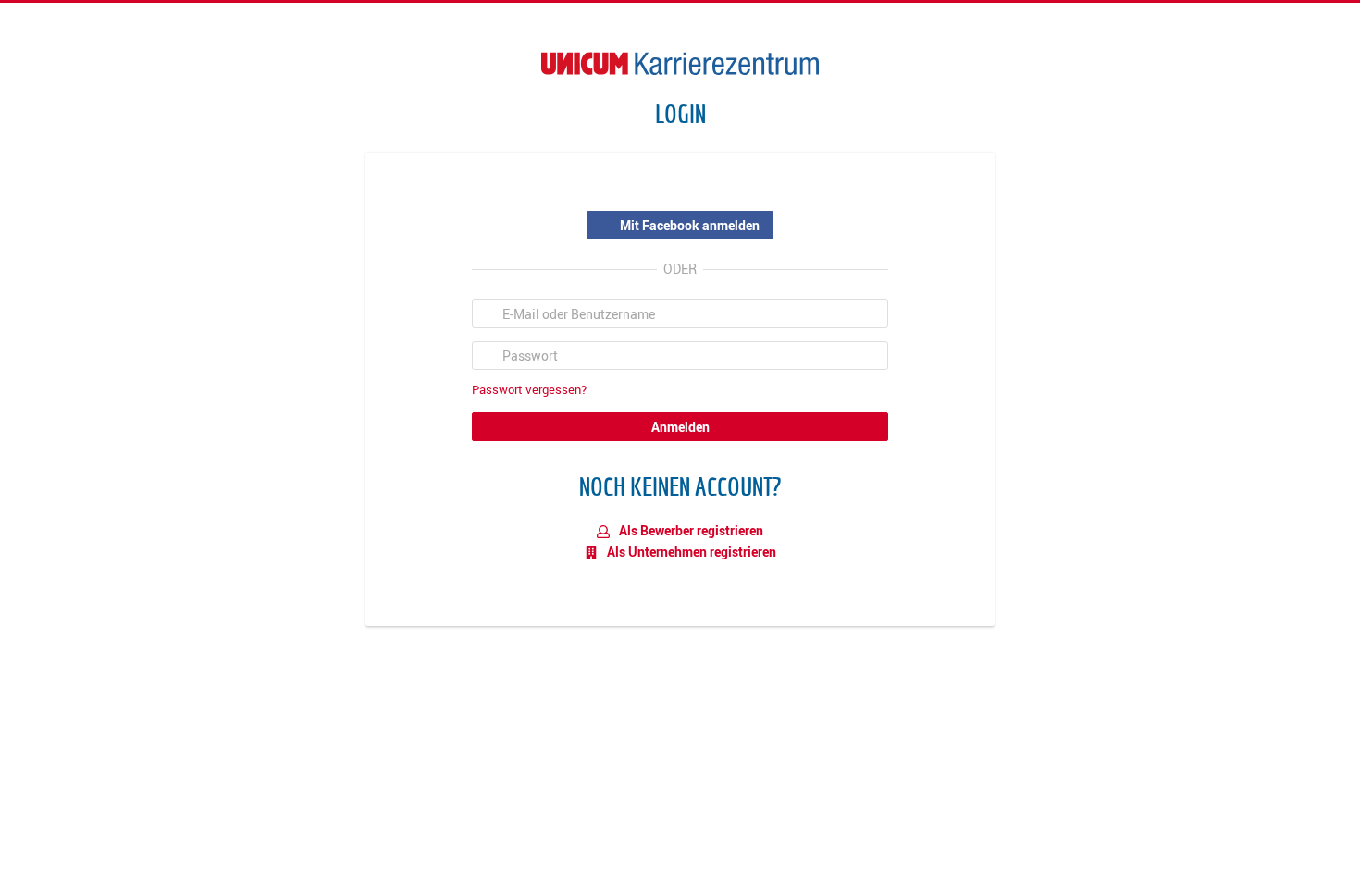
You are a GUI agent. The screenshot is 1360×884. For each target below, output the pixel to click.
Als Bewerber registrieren (689, 530)
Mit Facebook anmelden (690, 225)
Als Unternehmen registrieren (690, 551)
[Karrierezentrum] (680, 63)
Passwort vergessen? (529, 390)
